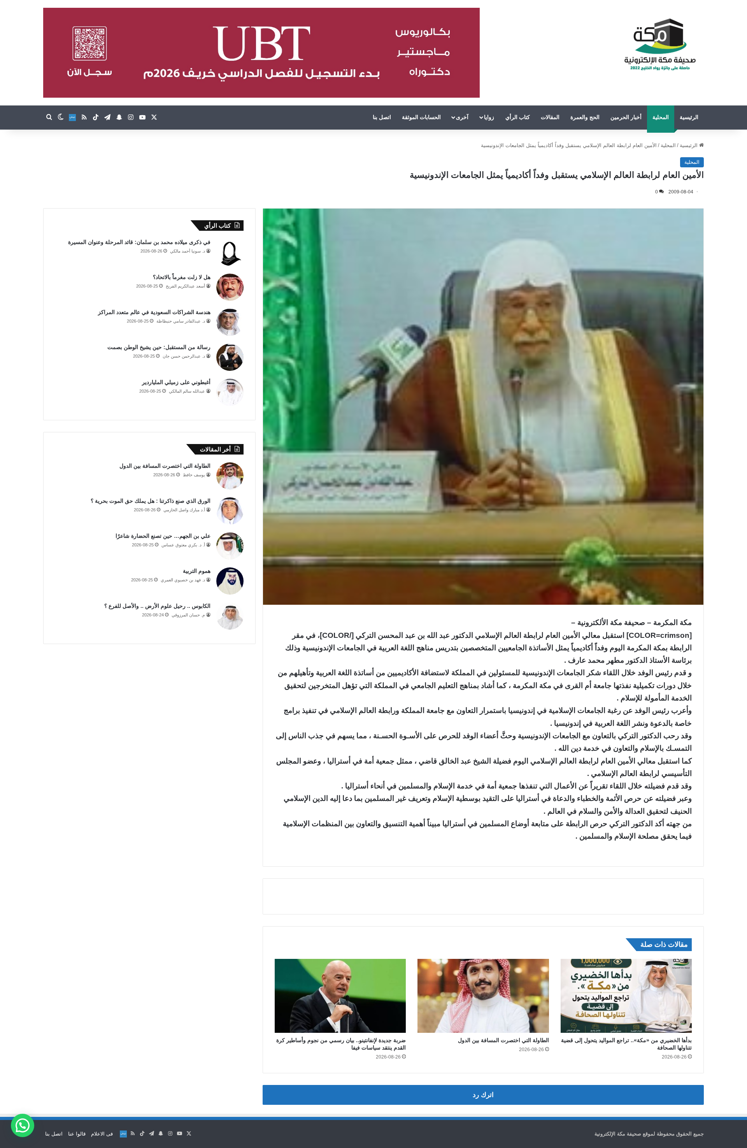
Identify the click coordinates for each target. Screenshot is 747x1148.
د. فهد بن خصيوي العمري (183, 580)
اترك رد (483, 1095)
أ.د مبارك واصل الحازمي (184, 509)
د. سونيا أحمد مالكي (187, 251)
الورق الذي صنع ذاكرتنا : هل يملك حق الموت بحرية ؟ (150, 501)
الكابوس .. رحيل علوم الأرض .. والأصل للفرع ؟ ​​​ (156, 606)
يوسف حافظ (194, 474)
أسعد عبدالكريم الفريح (185, 286)
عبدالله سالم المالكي (187, 391)
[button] (22, 1125)
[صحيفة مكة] (660, 45)
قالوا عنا (77, 1134)
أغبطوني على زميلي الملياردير (176, 382)
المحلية (660, 117)
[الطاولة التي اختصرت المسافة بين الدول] (483, 996)
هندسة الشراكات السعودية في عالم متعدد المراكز (154, 312)
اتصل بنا (382, 117)
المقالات (550, 117)
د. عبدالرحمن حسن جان (184, 356)
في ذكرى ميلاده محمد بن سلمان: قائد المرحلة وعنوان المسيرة (139, 242)
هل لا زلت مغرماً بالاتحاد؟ (181, 277)
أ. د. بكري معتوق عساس (183, 544)
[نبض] (72, 117)
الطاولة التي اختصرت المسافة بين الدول (503, 1040)
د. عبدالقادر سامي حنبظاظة (180, 321)
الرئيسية (689, 117)
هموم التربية (196, 571)
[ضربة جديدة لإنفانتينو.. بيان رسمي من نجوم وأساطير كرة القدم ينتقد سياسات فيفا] (340, 996)
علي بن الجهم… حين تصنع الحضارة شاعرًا (163, 536)
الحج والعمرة (585, 117)
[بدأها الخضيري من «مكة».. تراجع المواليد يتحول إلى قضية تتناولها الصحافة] (626, 996)
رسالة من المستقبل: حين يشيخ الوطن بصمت (158, 347)
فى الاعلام (102, 1134)
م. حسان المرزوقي (188, 615)
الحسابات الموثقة (421, 117)
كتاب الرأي (517, 117)
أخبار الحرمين (626, 117)
